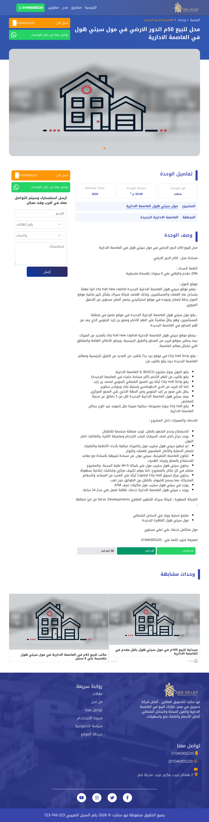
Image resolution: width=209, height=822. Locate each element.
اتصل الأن (42, 23)
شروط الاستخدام (89, 718)
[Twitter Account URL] (112, 797)
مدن (65, 7)
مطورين (53, 7)
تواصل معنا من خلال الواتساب (49, 35)
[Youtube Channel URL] (81, 797)
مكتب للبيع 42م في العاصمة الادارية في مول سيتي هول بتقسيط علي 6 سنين (64, 656)
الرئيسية (91, 7)
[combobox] (62, 224)
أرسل (47, 272)
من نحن (96, 701)
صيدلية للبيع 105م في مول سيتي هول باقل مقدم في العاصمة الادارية (156, 651)
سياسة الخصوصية (88, 725)
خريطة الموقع (91, 734)
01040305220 (33, 7)
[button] (104, 148)
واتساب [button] (186, 550)
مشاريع (76, 7)
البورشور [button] (105, 550)
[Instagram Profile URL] (96, 797)
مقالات (97, 693)
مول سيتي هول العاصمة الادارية (152, 206)
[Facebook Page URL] (127, 797)
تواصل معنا (93, 709)
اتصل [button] (147, 550)
